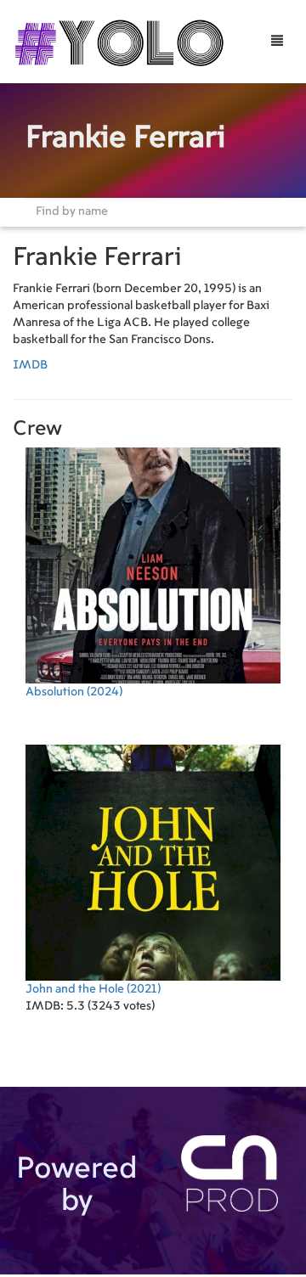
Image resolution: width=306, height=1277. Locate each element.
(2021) (93, 989)
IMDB (30, 365)
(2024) (74, 692)
